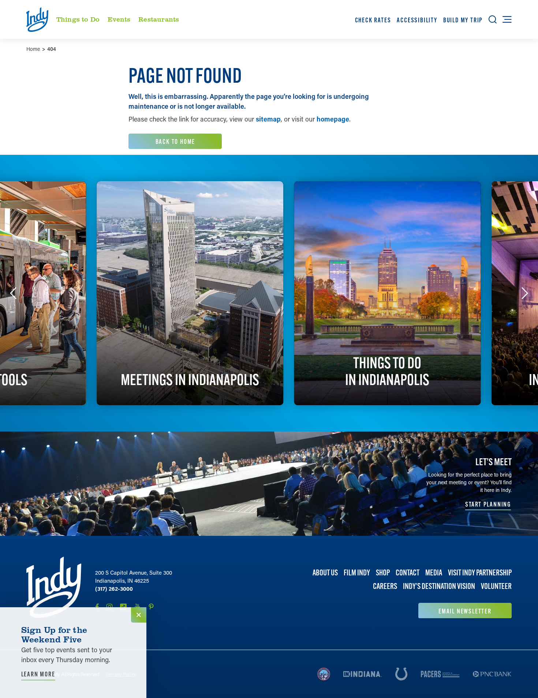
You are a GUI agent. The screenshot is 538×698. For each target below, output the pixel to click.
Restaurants (158, 19)
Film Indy (357, 573)
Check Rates (373, 20)
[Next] (525, 293)
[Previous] (13, 293)
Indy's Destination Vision (439, 586)
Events (119, 19)
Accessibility (417, 20)
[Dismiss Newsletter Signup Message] (138, 615)
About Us (325, 573)
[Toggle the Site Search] (493, 19)
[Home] (53, 587)
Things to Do (78, 19)
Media (433, 573)
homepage (333, 119)
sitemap (268, 119)
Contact (407, 573)
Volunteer (496, 586)
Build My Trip (463, 20)
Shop (383, 573)
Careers (385, 586)
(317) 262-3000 (114, 588)
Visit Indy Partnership (480, 573)
